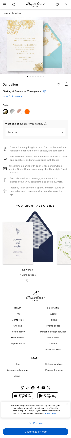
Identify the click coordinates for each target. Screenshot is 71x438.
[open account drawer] (66, 5)
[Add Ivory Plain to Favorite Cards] (28, 280)
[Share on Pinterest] (33, 387)
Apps (17, 376)
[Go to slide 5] (38, 76)
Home (5, 13)
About (53, 313)
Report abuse (18, 343)
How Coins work (12, 96)
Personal (12, 132)
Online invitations (54, 364)
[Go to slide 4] (35, 76)
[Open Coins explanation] (44, 91)
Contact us (18, 319)
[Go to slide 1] (27, 76)
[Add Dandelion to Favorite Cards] (58, 85)
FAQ (18, 313)
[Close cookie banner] (67, 404)
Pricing (53, 319)
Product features (54, 370)
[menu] (4, 5)
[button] (45, 124)
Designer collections (17, 370)
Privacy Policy (51, 413)
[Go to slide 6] (40, 76)
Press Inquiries (53, 349)
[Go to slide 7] (43, 76)
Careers (53, 343)
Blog (17, 364)
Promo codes (53, 325)
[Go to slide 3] (33, 76)
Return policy (18, 331)
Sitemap (17, 325)
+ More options (28, 275)
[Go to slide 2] (30, 76)
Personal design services (53, 331)
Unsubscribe (17, 337)
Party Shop (53, 337)
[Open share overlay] (66, 84)
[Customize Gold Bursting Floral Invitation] (35, 45)
